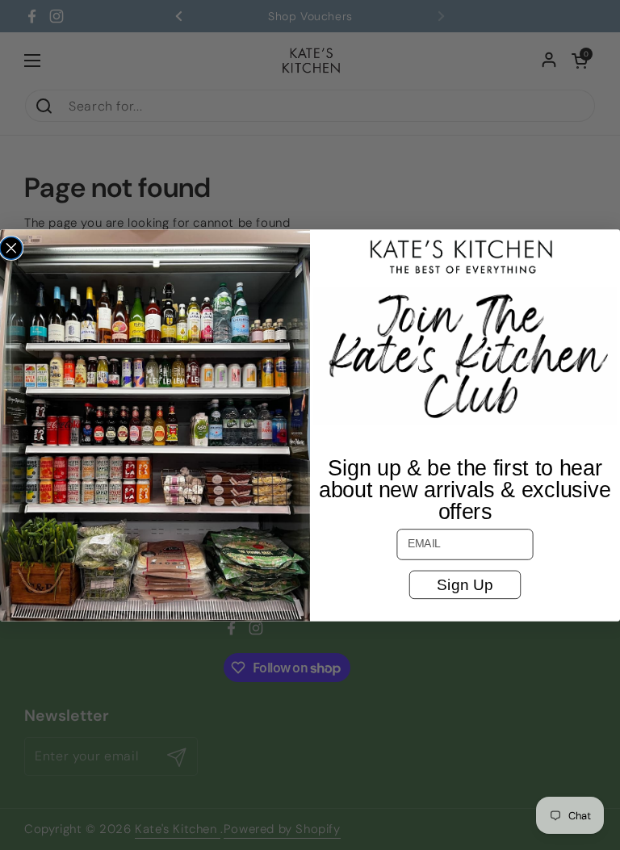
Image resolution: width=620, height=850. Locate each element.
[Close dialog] (11, 248)
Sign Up (464, 584)
